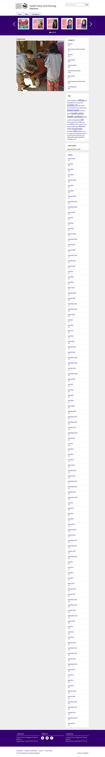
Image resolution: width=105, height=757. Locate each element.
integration (81, 124)
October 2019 (72, 427)
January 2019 (71, 476)
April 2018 (71, 519)
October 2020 (72, 368)
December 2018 (72, 481)
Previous (14, 24)
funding (77, 107)
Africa (81, 100)
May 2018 (70, 513)
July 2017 (70, 562)
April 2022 (71, 282)
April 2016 (71, 637)
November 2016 (72, 605)
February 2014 (72, 691)
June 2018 (70, 508)
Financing (72, 107)
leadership (69, 126)
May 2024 (70, 223)
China (75, 102)
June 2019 (70, 449)
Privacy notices (48, 750)
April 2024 (71, 228)
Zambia (74, 139)
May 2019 (70, 454)
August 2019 (71, 438)
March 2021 (71, 341)
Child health (70, 102)
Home (20, 14)
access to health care (72, 100)
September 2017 (72, 556)
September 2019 (72, 433)
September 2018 (72, 497)
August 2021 (71, 314)
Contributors (36, 14)
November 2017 (72, 546)
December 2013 (72, 702)
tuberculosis (70, 137)
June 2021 (70, 325)
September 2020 (72, 373)
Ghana (85, 107)
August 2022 (71, 266)
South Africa (79, 135)
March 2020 (71, 406)
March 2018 (71, 524)
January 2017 (71, 594)
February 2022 (72, 293)
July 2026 (70, 164)
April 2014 (71, 685)
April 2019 (71, 459)
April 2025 (71, 191)
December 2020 (72, 357)
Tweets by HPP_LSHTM (73, 149)
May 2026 (70, 169)
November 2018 (72, 486)
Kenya (85, 124)
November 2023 (72, 239)
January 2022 (71, 298)
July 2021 (70, 320)
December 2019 (72, 416)
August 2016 (71, 621)
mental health (77, 129)
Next (90, 24)
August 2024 (71, 212)
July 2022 (70, 271)
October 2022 (72, 260)
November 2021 (72, 304)
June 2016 (70, 632)
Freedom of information (30, 750)
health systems (72, 65)
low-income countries (74, 70)
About (27, 14)
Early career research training (76, 49)
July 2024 (70, 217)
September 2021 (72, 309)
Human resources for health (74, 122)
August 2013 (71, 723)
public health (79, 133)
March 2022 (71, 287)
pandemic (70, 131)
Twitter (47, 738)
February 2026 (72, 180)
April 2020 (71, 400)
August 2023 (71, 244)
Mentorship (71, 76)
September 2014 (72, 664)
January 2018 (71, 535)
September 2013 (72, 718)
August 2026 (71, 158)
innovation (76, 124)
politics (80, 131)
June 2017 (70, 567)
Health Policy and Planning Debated (42, 7)
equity (68, 107)
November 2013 (72, 707)
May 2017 (70, 572)
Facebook (51, 738)
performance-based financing (76, 81)
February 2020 (72, 411)
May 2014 (70, 680)
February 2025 (72, 196)
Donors (70, 43)
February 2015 (72, 642)
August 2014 (71, 669)
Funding (70, 54)
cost (82, 102)
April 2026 (71, 174)
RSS (42, 738)
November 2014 (72, 653)
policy (75, 131)
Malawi (76, 126)
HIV (82, 119)
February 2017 (72, 589)
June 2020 (70, 390)
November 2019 (72, 422)
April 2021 (71, 336)
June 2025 (70, 185)
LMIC (73, 126)
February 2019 (72, 470)
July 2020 (70, 384)
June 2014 (70, 675)
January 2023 (71, 250)
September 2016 (72, 615)
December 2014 (72, 648)
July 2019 (70, 443)
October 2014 (72, 658)
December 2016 (72, 599)
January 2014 (71, 696)
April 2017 (71, 578)
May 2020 (70, 395)
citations (79, 102)
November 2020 (72, 363)
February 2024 (72, 234)
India (71, 124)
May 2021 (70, 330)
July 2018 (70, 503)
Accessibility (19, 750)
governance (82, 110)
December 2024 (72, 201)
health (69, 113)
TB (83, 135)
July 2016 (70, 626)
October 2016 (72, 610)
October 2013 (72, 712)
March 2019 (71, 465)
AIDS (85, 100)
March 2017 (71, 583)
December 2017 (72, 540)
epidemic (83, 105)
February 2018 (72, 529)
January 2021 (71, 352)
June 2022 (70, 277)
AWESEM (86, 753)
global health (73, 110)
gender (81, 107)
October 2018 (72, 492)
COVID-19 (72, 105)
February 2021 (72, 347)
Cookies (41, 750)
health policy (71, 60)
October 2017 (72, 551)
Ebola (78, 105)
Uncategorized (72, 87)
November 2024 (72, 207)
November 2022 (72, 255)
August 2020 (71, 379)
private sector (72, 133)
